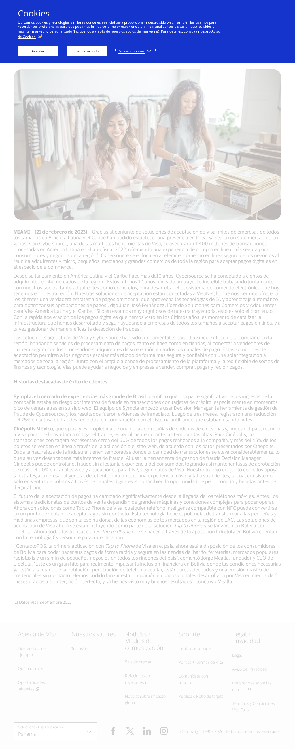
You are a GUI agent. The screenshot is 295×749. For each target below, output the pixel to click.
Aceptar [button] (38, 51)
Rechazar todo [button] (87, 51)
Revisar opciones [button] (131, 51)
